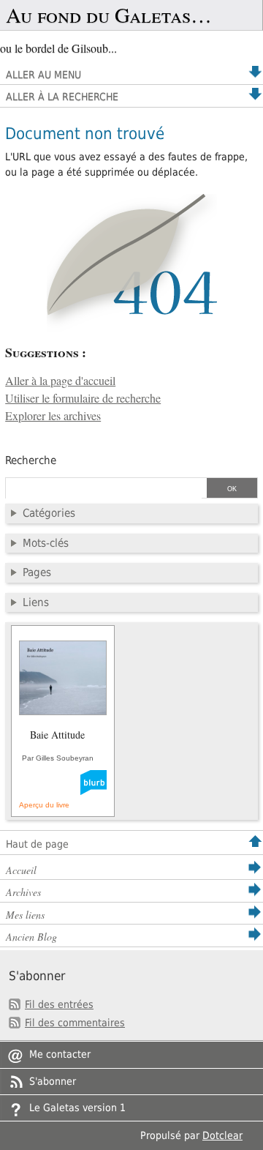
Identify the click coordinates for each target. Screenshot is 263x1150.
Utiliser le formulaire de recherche (83, 398)
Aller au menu (43, 75)
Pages (37, 572)
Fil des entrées (59, 1004)
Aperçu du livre (44, 805)
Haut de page (37, 844)
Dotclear (222, 1135)
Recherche (30, 460)
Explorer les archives (53, 416)
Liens (36, 602)
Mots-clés (46, 543)
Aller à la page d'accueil (60, 381)
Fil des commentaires (75, 1022)
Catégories (49, 513)
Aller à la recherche (62, 96)
